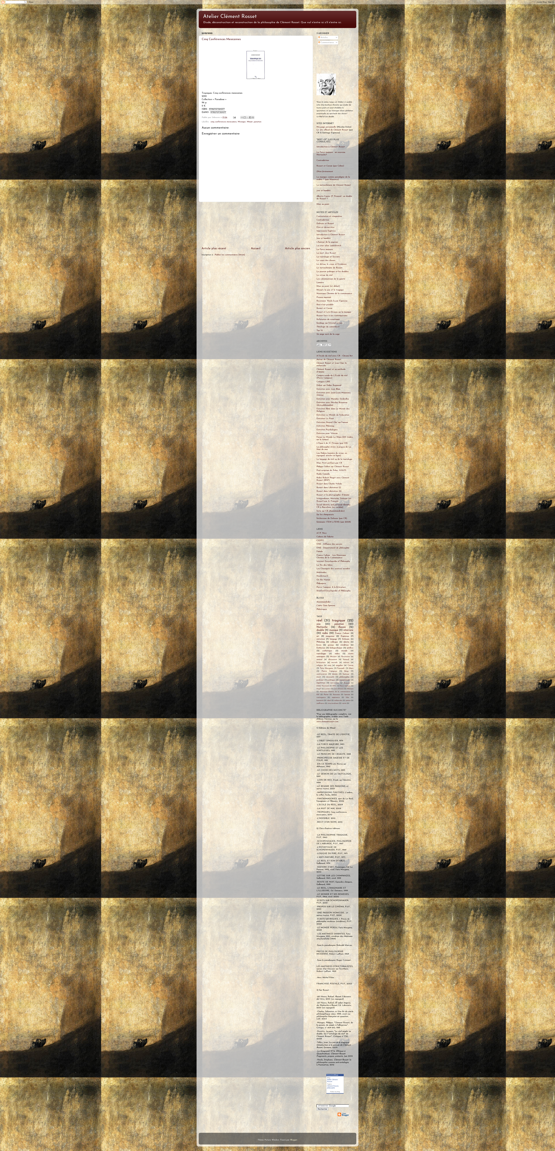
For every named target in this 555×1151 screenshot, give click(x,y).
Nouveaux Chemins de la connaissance (334, 293)
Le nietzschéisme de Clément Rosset (334, 185)
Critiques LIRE (323, 382)
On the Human (323, 580)
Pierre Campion (329, 671)
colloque (334, 642)
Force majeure (345, 686)
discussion (332, 659)
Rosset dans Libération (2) (329, 491)
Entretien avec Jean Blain (328, 389)
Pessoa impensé (324, 297)
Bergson (347, 683)
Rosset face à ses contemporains (332, 316)
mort (319, 677)
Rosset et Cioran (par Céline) (330, 166)
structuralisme (333, 703)
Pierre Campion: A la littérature (331, 587)
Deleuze (345, 639)
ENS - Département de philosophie (333, 548)
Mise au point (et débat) (328, 286)
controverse (322, 674)
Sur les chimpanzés (325, 515)
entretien (321, 639)
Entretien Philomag (325, 426)
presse (331, 645)
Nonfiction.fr (322, 576)
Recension (345, 657)
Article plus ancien (297, 248)
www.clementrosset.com (327, 722)
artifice (350, 648)
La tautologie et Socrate (328, 257)
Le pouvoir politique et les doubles (332, 272)
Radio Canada (323, 474)
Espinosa (345, 636)
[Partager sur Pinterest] (252, 117)
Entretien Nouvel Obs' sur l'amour (332, 422)
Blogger (293, 1140)
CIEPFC (320, 540)
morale (334, 662)
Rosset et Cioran (324, 308)
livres (319, 645)
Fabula (320, 551)
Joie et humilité (324, 191)
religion (320, 665)
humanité (320, 700)
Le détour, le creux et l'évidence (332, 264)
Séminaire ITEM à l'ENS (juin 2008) (334, 522)
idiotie (346, 642)
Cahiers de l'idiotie (325, 537)
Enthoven (321, 648)
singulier (339, 665)
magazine (330, 636)
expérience (336, 697)
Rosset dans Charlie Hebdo (329, 484)
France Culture (342, 633)
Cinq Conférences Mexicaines (221, 39)
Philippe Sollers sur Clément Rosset (333, 467)
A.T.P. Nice (322, 533)
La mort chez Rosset (326, 253)
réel (319, 620)
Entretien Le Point (325, 419)
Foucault (341, 668)
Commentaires (327, 42)
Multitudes (321, 572)
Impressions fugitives (326, 231)
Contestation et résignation (329, 216)
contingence (321, 697)
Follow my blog (335, 1091)
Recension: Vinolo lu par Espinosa (332, 301)
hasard (346, 659)
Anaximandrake (324, 602)
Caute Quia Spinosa (326, 605)
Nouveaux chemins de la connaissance (335, 692)
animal (319, 659)
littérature (321, 662)
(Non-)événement (325, 171)
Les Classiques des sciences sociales (333, 569)
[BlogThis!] (244, 117)
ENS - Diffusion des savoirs (329, 544)
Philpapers (321, 583)
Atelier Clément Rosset (230, 16)
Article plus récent (214, 248)
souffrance (320, 703)
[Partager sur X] (247, 117)
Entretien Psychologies (327, 430)
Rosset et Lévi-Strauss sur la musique (334, 312)
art (318, 636)
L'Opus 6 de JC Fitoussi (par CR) (332, 443)
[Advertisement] (256, 224)
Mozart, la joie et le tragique (330, 290)
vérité (344, 703)
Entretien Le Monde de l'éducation (333, 415)
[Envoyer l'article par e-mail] (234, 117)
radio (325, 633)
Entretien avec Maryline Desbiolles (333, 399)
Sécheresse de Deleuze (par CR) (332, 518)
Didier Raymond (323, 686)
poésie (348, 700)
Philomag (321, 642)
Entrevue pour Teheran (327, 433)
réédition (345, 645)
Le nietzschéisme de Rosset (329, 268)
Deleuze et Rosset (325, 224)
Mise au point (323, 204)
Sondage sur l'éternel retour (329, 323)
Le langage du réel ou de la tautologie (334, 459)
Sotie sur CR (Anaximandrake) (331, 511)
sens (329, 665)
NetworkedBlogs (332, 1075)
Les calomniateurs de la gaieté (331, 279)
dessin (334, 674)
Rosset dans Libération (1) (329, 488)
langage (333, 639)
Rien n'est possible (325, 305)
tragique (338, 620)
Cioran (350, 665)
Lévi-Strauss (339, 689)
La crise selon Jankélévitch (329, 246)
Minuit (250, 122)
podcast (320, 680)
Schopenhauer (336, 648)
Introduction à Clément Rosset (331, 147)
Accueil (255, 248)
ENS (334, 686)
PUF (318, 694)
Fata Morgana (326, 668)
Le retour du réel (324, 275)
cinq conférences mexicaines (224, 122)
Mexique (242, 122)
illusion (342, 627)
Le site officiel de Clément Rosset (332, 130)
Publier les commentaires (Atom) (230, 255)
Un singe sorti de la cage (328, 334)
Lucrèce (327, 689)
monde (344, 651)
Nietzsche (322, 627)
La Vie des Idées (324, 565)
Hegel (319, 689)
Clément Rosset (332, 1086)
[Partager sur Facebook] (250, 117)
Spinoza (347, 694)
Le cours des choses (326, 260)
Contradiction (323, 160)
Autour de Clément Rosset (329, 359)
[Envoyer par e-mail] (241, 117)
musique (333, 630)
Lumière (320, 282)
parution (257, 122)
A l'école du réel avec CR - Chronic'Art (335, 356)
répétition (321, 683)
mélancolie (338, 700)
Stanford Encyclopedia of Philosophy (333, 591)
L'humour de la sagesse (327, 242)
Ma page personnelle (326, 127)
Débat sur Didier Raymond (329, 385)
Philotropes (322, 609)
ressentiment (344, 680)
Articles (324, 37)
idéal (329, 700)
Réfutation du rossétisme (328, 319)
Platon (326, 694)
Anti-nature (334, 683)
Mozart (333, 657)
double (320, 630)
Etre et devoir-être (325, 227)
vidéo (337, 654)
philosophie (344, 677)
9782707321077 (217, 109)
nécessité (330, 677)
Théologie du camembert (328, 327)
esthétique (327, 651)
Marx (351, 668)
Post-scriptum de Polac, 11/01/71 (331, 470)
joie (319, 624)
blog (346, 671)
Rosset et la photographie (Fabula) (333, 495)
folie (347, 697)
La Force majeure (325, 249)
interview (348, 630)
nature (346, 662)
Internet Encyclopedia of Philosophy (333, 561)
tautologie (321, 654)
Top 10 (320, 330)
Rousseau (336, 694)
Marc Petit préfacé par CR (329, 463)
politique (331, 680)
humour (346, 674)
